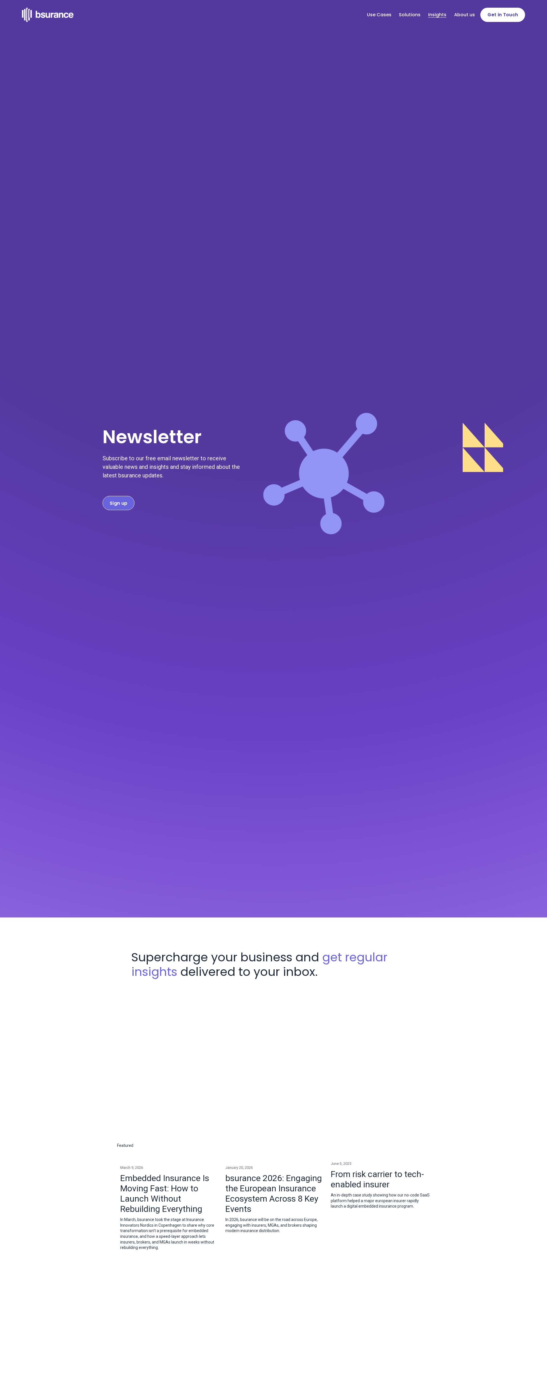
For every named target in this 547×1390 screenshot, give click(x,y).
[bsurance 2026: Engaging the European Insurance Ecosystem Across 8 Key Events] (274, 1156)
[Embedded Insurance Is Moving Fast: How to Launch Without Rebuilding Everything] (169, 1156)
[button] (420, 1145)
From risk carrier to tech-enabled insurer (377, 1179)
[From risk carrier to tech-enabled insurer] (380, 1154)
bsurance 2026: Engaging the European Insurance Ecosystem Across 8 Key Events (273, 1193)
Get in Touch (502, 14)
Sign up (118, 503)
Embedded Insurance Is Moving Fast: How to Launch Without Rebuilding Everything (164, 1193)
